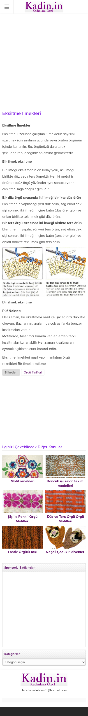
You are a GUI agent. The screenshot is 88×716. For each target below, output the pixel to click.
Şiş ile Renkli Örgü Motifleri (22, 519)
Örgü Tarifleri (33, 372)
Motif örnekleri (23, 481)
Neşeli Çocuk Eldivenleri (65, 552)
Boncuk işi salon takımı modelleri (65, 483)
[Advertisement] (44, 62)
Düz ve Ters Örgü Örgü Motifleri (65, 519)
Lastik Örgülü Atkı (22, 552)
